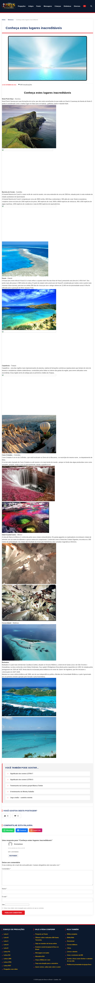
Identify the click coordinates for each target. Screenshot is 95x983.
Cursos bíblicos (72, 944)
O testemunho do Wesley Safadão (22, 791)
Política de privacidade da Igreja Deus (79, 964)
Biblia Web (70, 937)
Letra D (6, 944)
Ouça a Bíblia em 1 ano (42, 960)
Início (3, 19)
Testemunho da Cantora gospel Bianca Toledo (26, 785)
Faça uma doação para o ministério (46, 963)
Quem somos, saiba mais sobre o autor (48, 967)
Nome (4, 888)
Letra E (6, 948)
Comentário (6, 869)
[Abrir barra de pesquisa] (91, 6)
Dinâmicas (67, 6)
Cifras (69, 948)
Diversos (77, 6)
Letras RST (7, 965)
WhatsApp (9, 830)
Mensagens (48, 6)
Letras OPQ (7, 962)
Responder (13, 855)
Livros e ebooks (72, 951)
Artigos (30, 6)
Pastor (38, 6)
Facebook (23, 830)
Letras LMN (7, 958)
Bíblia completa (72, 934)
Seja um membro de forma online (46, 943)
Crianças (58, 6)
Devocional (70, 941)
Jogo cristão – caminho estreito (21, 797)
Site (3, 904)
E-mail (4, 896)
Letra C (6, 941)
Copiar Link (37, 830)
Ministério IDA (40, 956)
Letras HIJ (7, 955)
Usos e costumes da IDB (75, 955)
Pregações (22, 6)
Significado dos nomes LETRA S (21, 779)
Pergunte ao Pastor (41, 934)
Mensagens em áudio (42, 953)
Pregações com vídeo (11, 969)
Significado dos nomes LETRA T (21, 773)
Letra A (6, 934)
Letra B (6, 937)
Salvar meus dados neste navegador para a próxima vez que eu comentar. (24, 908)
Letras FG (7, 951)
